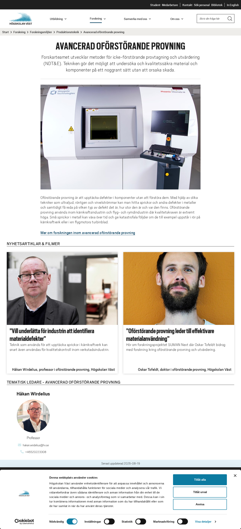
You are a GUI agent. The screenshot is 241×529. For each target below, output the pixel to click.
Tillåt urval (200, 492)
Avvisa (200, 504)
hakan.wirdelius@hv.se (36, 445)
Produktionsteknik (67, 32)
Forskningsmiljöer (41, 32)
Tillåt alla (200, 479)
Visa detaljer (203, 521)
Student (155, 5)
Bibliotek (216, 5)
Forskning (19, 32)
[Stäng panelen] (235, 475)
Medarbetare (170, 5)
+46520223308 (35, 452)
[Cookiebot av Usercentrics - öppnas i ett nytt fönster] (24, 521)
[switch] (109, 521)
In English (233, 5)
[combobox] (215, 18)
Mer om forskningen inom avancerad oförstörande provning (87, 232)
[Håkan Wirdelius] (33, 416)
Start (5, 32)
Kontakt (187, 5)
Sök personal (202, 5)
